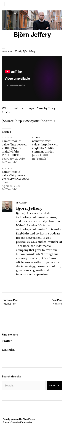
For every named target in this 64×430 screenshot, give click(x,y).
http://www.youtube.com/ (34, 121)
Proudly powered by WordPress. (19, 419)
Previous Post (10, 301)
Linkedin (8, 349)
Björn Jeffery (32, 34)
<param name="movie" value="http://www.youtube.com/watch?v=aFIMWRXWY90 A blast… (27, 175)
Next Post (57, 301)
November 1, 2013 (11, 51)
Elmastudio (26, 422)
